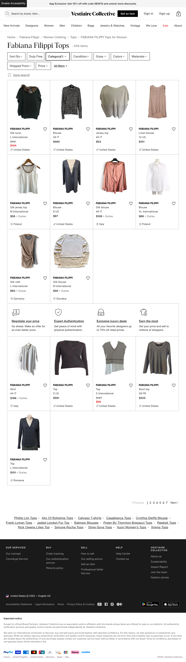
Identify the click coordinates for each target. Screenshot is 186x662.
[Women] (56, 25)
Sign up (164, 13)
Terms (60, 604)
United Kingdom (20, 657)
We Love (151, 26)
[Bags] (97, 25)
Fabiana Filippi (29, 37)
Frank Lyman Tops (19, 523)
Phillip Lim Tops (25, 518)
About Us (180, 26)
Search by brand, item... (25, 13)
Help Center (123, 554)
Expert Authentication (69, 321)
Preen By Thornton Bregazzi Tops (127, 523)
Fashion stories (160, 577)
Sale (165, 26)
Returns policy (54, 568)
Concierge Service (17, 559)
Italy (67, 657)
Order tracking (55, 554)
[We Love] (159, 25)
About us (156, 556)
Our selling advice (91, 559)
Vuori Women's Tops (131, 527)
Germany (50, 657)
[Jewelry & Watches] (127, 25)
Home (11, 37)
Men (62, 26)
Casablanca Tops (118, 518)
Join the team (159, 572)
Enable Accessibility (13, 3)
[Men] (68, 25)
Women (49, 26)
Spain (59, 657)
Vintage (135, 26)
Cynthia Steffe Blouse (152, 518)
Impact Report (159, 567)
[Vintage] (143, 25)
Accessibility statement (19, 604)
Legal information (44, 604)
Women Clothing (54, 37)
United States (37, 657)
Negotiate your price (25, 321)
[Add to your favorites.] (45, 129)
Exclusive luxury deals (112, 321)
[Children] (84, 25)
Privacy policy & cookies (80, 604)
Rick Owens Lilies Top (34, 527)
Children (76, 26)
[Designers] (41, 25)
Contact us (122, 559)
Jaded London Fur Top (53, 523)
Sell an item (128, 13)
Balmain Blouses (86, 523)
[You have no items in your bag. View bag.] (178, 13)
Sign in (148, 13)
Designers (31, 26)
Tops (73, 37)
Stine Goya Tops (100, 527)
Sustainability (159, 562)
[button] (178, 13)
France (7, 657)
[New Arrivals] (22, 25)
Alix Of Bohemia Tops (57, 518)
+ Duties (21, 216)
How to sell (87, 554)
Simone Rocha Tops (68, 527)
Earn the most (148, 321)
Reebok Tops (166, 523)
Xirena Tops (159, 527)
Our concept (13, 554)
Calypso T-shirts (89, 518)
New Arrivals (12, 26)
